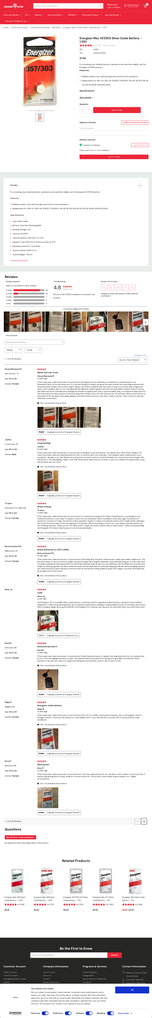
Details (13, 185)
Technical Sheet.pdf (18, 260)
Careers (46, 979)
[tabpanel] (17, 893)
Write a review (109, 45)
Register (117, 7)
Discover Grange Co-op (16, 21)
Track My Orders (11, 975)
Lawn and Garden (11, 15)
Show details (123, 1013)
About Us (47, 975)
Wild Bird (72, 15)
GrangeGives (88, 975)
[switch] (68, 1013)
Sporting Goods (112, 15)
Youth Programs (90, 972)
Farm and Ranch (55, 15)
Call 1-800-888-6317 (135, 979)
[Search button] (100, 6)
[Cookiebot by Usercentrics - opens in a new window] (15, 1013)
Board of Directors (51, 982)
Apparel (38, 15)
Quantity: (84, 104)
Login (109, 7)
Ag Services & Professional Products (94, 980)
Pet (26, 15)
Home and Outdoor (90, 15)
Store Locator (49, 972)
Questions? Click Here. (135, 983)
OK (132, 990)
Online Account (10, 972)
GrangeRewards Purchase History (15, 980)
